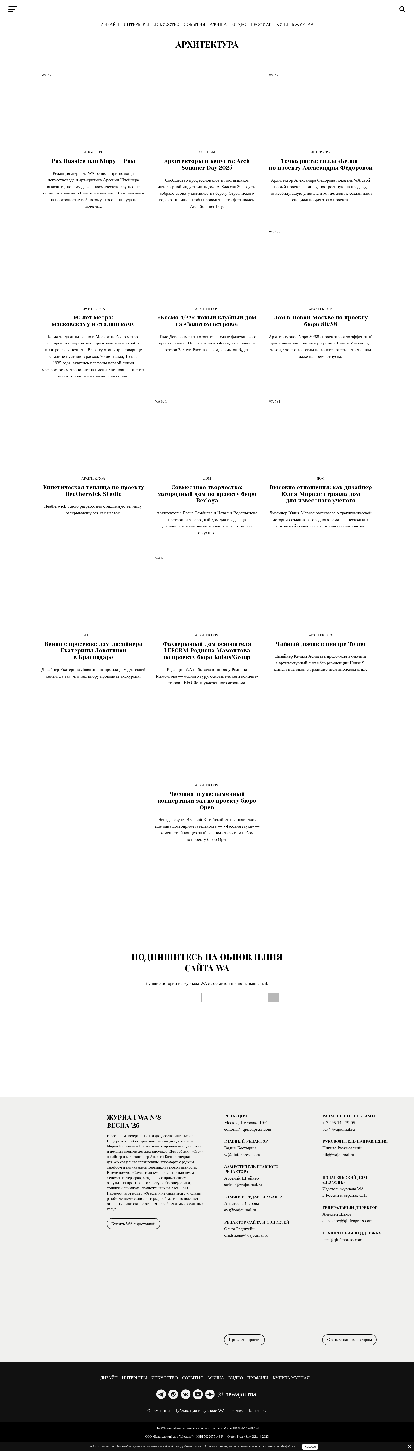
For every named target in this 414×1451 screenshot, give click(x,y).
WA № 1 (161, 401)
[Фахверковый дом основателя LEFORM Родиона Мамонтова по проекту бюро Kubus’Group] (207, 589)
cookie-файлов (285, 1446)
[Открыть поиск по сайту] (402, 9)
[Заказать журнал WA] (53, 1171)
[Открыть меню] (12, 9)
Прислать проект (244, 1339)
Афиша (218, 24)
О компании (158, 1410)
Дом (207, 478)
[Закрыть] (410, 1447)
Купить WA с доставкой (133, 1223)
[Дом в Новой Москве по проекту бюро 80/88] (320, 263)
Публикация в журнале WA (199, 1410)
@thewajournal (237, 1394)
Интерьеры (136, 24)
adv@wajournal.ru (338, 1129)
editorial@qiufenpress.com (247, 1129)
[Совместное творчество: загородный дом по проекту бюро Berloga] (207, 433)
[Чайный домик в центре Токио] (320, 589)
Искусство (166, 24)
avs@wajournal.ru (240, 1209)
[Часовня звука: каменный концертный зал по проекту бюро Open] (207, 740)
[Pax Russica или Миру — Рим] (93, 107)
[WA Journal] (207, 9)
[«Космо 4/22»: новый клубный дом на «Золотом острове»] (207, 263)
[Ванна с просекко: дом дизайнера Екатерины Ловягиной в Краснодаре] (93, 589)
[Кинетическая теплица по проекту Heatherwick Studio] (93, 433)
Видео (238, 24)
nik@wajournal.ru (338, 1154)
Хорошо (310, 1446)
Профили (261, 24)
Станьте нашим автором (349, 1339)
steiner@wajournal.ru (243, 1184)
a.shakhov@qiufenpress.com (347, 1220)
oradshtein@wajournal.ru (246, 1235)
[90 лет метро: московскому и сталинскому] (93, 263)
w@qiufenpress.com (242, 1154)
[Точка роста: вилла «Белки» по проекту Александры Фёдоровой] (320, 107)
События (194, 24)
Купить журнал (295, 24)
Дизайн (109, 24)
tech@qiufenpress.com (342, 1239)
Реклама (236, 1410)
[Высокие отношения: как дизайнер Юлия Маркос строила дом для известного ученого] (320, 433)
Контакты (258, 1410)
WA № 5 (47, 75)
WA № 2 (274, 232)
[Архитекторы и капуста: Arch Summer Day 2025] (207, 107)
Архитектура (93, 309)
